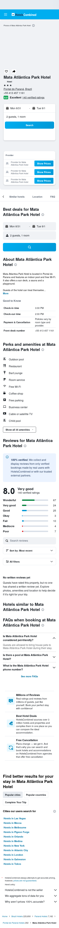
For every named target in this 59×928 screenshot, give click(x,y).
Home (5, 916)
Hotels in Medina (13, 841)
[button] (5, 14)
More (6, 293)
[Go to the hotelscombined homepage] (24, 14)
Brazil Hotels (17, 916)
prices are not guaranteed (24, 880)
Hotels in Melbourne (15, 827)
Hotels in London (13, 854)
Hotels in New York (14, 845)
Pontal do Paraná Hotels (14, 922)
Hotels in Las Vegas (15, 818)
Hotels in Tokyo (12, 863)
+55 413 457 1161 (14, 93)
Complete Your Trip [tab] (15, 802)
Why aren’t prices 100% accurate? (25, 901)
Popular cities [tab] (12, 794)
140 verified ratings (33, 97)
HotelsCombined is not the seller (24, 890)
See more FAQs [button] (29, 676)
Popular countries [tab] (36, 794)
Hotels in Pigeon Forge (16, 832)
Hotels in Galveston (15, 859)
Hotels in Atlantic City (16, 850)
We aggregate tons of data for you (24, 896)
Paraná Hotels (41, 916)
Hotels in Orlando (13, 836)
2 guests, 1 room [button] (16, 116)
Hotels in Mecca (12, 822)
